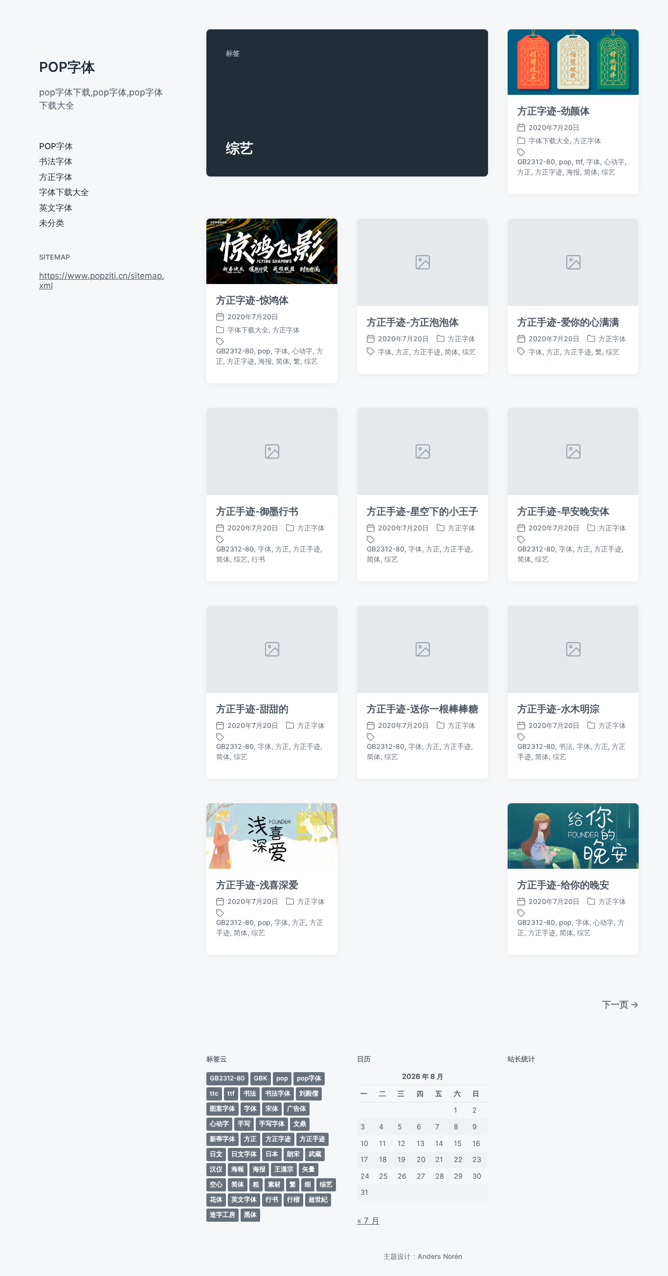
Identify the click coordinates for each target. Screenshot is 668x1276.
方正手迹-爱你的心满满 (568, 322)
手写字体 (272, 1123)
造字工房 (222, 1214)
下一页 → (620, 1004)
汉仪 (216, 1169)
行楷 (293, 1199)
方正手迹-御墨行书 (257, 511)
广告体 (296, 1108)
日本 (272, 1154)
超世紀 (318, 1199)
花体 (216, 1199)
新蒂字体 (222, 1139)
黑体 (250, 1214)
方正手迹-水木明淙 (558, 709)
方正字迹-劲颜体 (553, 111)
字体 (593, 161)
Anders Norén (440, 1256)
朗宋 (293, 1154)
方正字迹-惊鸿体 (252, 300)
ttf (579, 161)
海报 (573, 172)
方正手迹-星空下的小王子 (422, 511)
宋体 (272, 1108)
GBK (260, 1078)
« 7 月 (368, 1221)
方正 (524, 172)
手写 (244, 1123)
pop (565, 161)
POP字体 (67, 67)
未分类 (51, 223)
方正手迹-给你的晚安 (563, 885)
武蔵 (315, 1154)
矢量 (308, 1169)
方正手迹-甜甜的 (252, 709)
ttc (214, 1093)
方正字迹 (548, 172)
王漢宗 (283, 1169)
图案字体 (222, 1108)
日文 (216, 1154)
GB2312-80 (536, 161)
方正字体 (55, 177)
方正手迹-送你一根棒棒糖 (422, 709)
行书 (258, 559)
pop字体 (309, 1078)
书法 (566, 746)
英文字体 (55, 208)
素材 (274, 1184)
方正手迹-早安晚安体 (563, 511)
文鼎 (299, 1123)
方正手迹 (427, 352)
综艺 (608, 172)
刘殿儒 (308, 1093)
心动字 (614, 161)
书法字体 (55, 161)
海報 (237, 1169)
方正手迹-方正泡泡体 (413, 322)
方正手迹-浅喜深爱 (257, 885)
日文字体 (244, 1154)
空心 (216, 1184)
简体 (591, 172)
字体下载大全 (64, 192)
